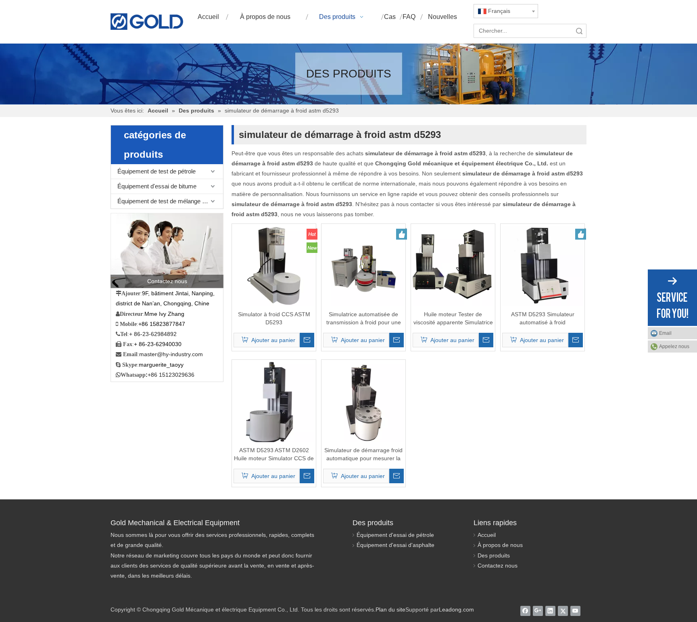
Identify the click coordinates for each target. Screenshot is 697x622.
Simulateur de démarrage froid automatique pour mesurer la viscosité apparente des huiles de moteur (363, 454)
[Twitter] (563, 610)
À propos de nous (500, 545)
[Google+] (538, 610)
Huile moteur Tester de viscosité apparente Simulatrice (453, 318)
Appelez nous (674, 346)
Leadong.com (456, 609)
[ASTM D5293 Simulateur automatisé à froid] (542, 265)
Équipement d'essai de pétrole (395, 535)
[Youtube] (575, 610)
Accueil (487, 535)
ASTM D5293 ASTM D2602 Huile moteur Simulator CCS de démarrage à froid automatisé (274, 454)
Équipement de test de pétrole (156, 171)
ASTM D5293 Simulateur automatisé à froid (542, 318)
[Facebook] (525, 610)
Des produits (494, 555)
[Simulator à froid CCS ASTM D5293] (274, 265)
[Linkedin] (550, 610)
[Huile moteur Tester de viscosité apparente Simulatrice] (453, 265)
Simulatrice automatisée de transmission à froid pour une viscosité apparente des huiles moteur (363, 318)
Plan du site (390, 609)
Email (665, 333)
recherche (579, 31)
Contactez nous (498, 565)
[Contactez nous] (167, 250)
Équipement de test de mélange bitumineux (170, 201)
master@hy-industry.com (171, 354)
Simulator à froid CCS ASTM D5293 (274, 318)
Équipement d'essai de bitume (156, 186)
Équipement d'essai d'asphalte (395, 545)
